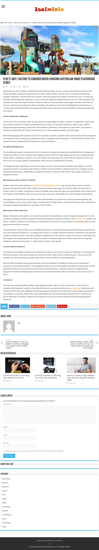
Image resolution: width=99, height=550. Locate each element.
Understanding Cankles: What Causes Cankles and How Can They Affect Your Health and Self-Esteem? (81, 344)
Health (4, 503)
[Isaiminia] (49, 9)
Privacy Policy (48, 540)
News (10, 23)
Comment (7, 404)
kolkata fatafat (64, 547)
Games (4, 499)
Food (4, 495)
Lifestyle (5, 511)
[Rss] (50, 543)
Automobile (6, 479)
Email (5, 435)
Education (5, 487)
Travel (4, 527)
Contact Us (58, 540)
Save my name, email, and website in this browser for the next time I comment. (35, 451)
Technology (6, 523)
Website (6, 443)
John (6, 87)
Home (4, 23)
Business (5, 483)
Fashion (4, 491)
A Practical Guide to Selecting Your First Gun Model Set (48, 376)
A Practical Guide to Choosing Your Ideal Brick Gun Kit (16, 376)
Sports (4, 519)
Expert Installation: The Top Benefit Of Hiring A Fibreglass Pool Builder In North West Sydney (17, 344)
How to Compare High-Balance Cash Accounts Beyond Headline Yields (81, 377)
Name (6, 427)
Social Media (6, 515)
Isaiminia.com (52, 547)
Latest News (6, 507)
